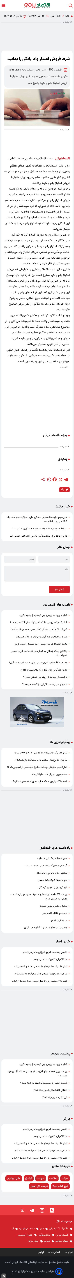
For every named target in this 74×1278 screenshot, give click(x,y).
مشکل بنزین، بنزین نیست (53, 906)
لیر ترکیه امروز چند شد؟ (54, 1097)
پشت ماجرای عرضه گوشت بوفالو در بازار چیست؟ (41, 637)
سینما (65, 1178)
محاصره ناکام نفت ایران (54, 913)
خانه (67, 16)
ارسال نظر (59, 589)
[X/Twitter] (22, 1210)
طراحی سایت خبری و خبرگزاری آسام (33, 1271)
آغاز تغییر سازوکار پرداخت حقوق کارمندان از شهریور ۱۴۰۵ (37, 767)
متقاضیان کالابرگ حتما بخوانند (50, 959)
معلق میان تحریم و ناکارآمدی (51, 873)
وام (62, 489)
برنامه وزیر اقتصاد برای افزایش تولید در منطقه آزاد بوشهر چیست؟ (37, 1074)
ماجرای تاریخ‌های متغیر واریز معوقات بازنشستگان (41, 760)
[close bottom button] (3, 1276)
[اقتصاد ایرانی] (37, 5)
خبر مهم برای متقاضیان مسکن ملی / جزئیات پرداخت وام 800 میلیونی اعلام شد (37, 519)
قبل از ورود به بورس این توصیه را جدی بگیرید (43, 615)
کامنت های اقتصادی (56, 604)
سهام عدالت (61, 1241)
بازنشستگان (44, 1235)
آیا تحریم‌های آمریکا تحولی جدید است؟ (46, 866)
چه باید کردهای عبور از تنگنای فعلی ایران (45, 928)
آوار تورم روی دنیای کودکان (52, 887)
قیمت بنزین (62, 1235)
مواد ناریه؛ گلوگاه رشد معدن (52, 880)
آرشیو (41, 1252)
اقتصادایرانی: (62, 158)
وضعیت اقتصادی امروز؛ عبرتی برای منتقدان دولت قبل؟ (38, 663)
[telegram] (66, 479)
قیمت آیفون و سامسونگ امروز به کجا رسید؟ (43, 1083)
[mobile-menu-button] (3, 5)
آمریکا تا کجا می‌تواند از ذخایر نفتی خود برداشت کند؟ (38, 630)
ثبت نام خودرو (27, 1229)
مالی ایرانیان (13, 1178)
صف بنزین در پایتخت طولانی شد (49, 774)
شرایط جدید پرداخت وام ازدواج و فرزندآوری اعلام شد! (40, 529)
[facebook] (54, 479)
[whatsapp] (49, 479)
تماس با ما (54, 1252)
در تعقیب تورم (59, 920)
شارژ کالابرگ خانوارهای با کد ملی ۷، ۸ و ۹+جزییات (40, 753)
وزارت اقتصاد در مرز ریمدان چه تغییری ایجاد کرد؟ (41, 644)
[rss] (52, 1210)
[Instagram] (42, 1210)
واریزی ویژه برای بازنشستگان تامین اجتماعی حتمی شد (38, 536)
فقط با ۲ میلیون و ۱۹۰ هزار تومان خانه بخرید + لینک (39, 781)
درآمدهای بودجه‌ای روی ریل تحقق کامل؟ (45, 677)
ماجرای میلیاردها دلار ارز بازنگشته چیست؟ (44, 684)
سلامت (53, 1178)
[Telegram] (32, 1210)
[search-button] (70, 5)
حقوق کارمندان (25, 1235)
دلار (42, 1229)
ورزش (66, 1118)
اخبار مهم (56, 16)
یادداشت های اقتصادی (55, 848)
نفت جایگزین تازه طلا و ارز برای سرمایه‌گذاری (43, 670)
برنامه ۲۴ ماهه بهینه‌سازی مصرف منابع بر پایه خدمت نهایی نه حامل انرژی (38, 897)
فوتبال (28, 1178)
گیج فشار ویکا (60, 1186)
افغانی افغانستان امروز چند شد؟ (50, 1090)
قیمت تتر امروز (39, 1186)
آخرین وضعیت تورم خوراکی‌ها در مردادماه (45, 952)
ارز (12, 1229)
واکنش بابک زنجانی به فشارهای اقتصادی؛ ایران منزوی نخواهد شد (39, 653)
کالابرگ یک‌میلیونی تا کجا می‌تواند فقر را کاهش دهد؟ (38, 622)
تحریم (47, 1241)
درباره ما (69, 1252)
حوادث (40, 1178)
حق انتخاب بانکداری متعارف (52, 858)
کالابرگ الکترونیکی (58, 1229)
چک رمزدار (33, 1241)
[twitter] (60, 479)
